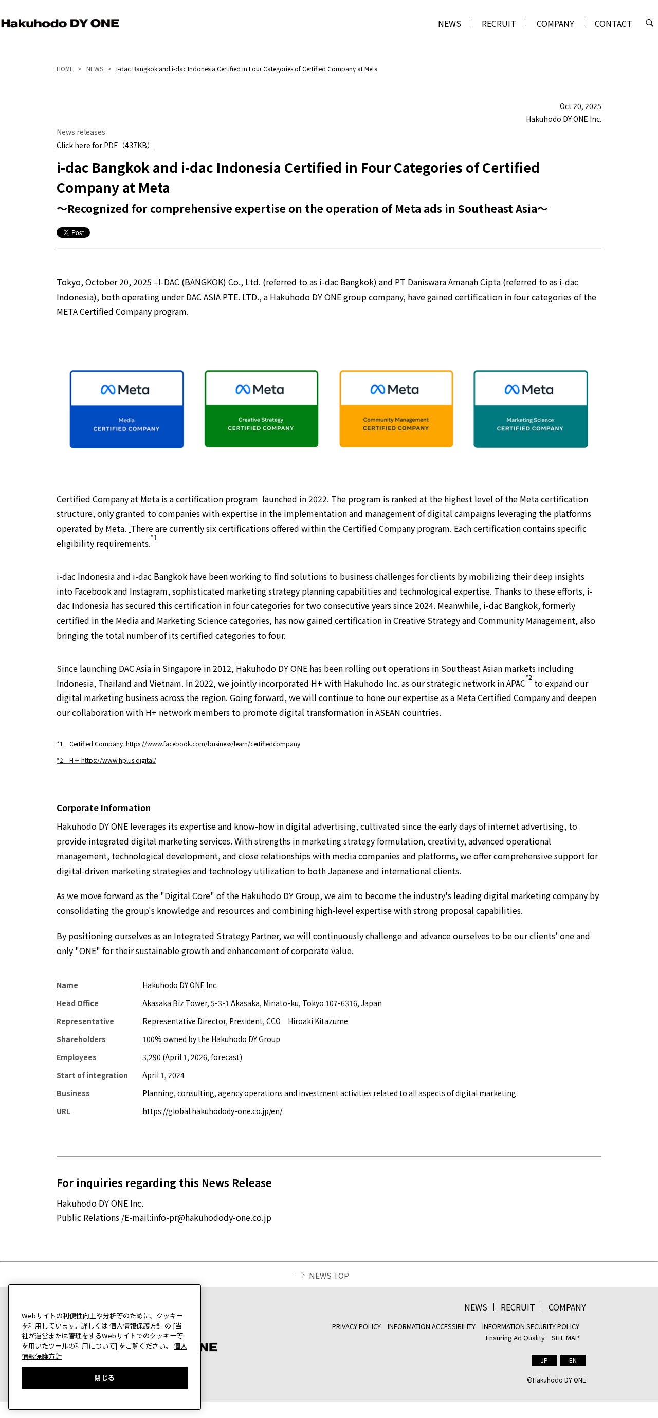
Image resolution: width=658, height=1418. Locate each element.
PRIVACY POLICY (356, 1326)
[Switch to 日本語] (544, 1360)
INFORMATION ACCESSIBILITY (432, 1326)
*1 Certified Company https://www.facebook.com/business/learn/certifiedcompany (178, 743)
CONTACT (613, 23)
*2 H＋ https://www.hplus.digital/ (106, 760)
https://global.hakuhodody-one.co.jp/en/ (212, 1111)
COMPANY (555, 23)
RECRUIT (499, 23)
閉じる (104, 1377)
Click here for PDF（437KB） (105, 145)
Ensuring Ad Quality (515, 1337)
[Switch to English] (573, 1360)
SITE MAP (565, 1337)
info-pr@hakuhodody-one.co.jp (211, 1217)
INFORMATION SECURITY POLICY (530, 1326)
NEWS (449, 23)
